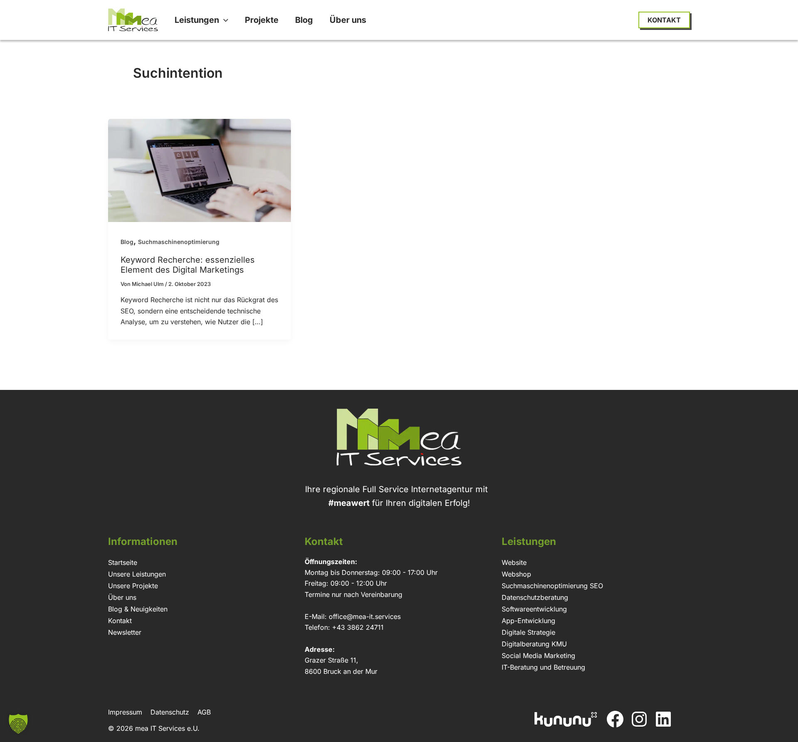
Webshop (516, 574)
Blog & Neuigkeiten (137, 609)
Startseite (122, 562)
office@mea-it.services (365, 616)
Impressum (125, 712)
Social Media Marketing (538, 655)
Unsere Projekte (133, 586)
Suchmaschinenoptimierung (178, 241)
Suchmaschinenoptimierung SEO (552, 586)
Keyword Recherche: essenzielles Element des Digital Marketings (188, 265)
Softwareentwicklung (534, 609)
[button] (223, 20)
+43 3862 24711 (358, 627)
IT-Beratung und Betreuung (543, 667)
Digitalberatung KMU (534, 644)
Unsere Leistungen (137, 574)
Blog (127, 241)
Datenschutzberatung (535, 597)
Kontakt (120, 620)
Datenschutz (169, 712)
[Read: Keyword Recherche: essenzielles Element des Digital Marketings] (199, 170)
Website (514, 562)
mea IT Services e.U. (167, 728)
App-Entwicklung (528, 620)
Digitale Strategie (528, 632)
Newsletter (124, 632)
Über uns (122, 597)
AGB (204, 712)
